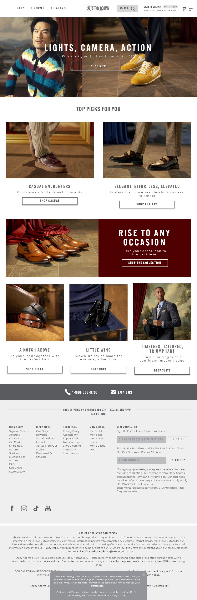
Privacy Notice (70, 582)
